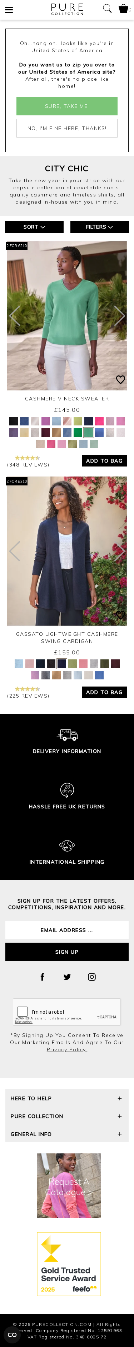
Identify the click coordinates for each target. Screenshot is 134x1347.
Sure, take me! (67, 106)
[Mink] (40, 444)
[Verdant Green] (78, 432)
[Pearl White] (35, 421)
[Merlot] (45, 432)
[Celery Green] (72, 444)
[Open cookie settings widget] (12, 1334)
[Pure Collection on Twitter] (67, 977)
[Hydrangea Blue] (67, 432)
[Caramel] (56, 432)
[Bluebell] (24, 421)
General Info (31, 1134)
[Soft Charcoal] (45, 675)
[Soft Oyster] (120, 432)
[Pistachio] (78, 421)
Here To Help (31, 1098)
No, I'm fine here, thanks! (67, 128)
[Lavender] (45, 421)
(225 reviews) (28, 696)
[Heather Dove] (110, 432)
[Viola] (13, 432)
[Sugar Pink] (62, 444)
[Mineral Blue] (99, 432)
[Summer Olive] (72, 663)
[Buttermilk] (24, 432)
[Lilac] (110, 421)
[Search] (107, 10)
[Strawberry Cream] (83, 663)
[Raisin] (115, 663)
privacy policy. (67, 1049)
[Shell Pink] (67, 421)
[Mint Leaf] (88, 432)
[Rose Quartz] (35, 675)
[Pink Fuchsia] (99, 421)
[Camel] (56, 675)
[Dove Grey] (35, 432)
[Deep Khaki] (104, 663)
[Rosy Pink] (120, 421)
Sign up (67, 952)
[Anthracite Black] (13, 421)
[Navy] (88, 421)
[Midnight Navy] (40, 663)
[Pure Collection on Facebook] (42, 977)
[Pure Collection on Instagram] (92, 977)
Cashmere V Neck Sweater (67, 398)
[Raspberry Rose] (51, 444)
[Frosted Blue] (56, 421)
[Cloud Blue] (83, 444)
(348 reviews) (28, 465)
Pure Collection (37, 1116)
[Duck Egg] (94, 444)
